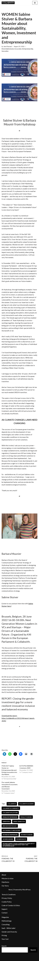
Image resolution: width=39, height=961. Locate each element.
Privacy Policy (7, 898)
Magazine (5, 917)
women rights (21, 839)
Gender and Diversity (9, 932)
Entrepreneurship (27, 49)
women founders (27, 834)
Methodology (7, 921)
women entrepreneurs (10, 834)
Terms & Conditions (9, 894)
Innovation (5, 51)
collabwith (12, 803)
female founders (26, 817)
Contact (4, 913)
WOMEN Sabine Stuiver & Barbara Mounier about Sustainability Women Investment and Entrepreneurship (19, 845)
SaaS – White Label (8, 928)
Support (4, 909)
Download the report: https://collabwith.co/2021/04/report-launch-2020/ (18, 718)
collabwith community (11, 808)
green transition (19, 821)
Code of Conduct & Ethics (11, 905)
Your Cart (5, 939)
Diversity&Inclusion (8, 49)
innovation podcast (10, 826)
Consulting (6, 924)
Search (4, 946)
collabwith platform (10, 812)
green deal (6, 821)
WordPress (26, 890)
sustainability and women (11, 830)
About (4, 875)
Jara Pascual (8, 46)
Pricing (4, 935)
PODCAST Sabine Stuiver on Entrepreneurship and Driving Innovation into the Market (9, 770)
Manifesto (5, 882)
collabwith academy (26, 803)
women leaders (8, 839)
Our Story (5, 886)
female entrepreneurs (10, 817)
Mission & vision (7, 878)
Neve (10, 890)
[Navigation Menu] (34, 3)
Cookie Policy (7, 902)
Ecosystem (18, 49)
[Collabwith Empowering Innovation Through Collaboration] (8, 2)
